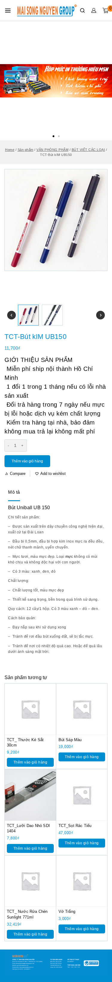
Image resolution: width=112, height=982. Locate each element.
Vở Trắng (67, 911)
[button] (53, 136)
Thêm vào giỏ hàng (27, 461)
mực (69, 556)
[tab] (14, 492)
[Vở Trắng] (82, 881)
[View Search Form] (82, 10)
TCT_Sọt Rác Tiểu (75, 825)
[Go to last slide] (11, 315)
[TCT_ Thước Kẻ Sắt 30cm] (30, 709)
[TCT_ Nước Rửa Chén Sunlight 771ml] (30, 881)
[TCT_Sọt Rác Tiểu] (82, 795)
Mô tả (14, 492)
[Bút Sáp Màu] (82, 709)
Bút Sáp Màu (70, 740)
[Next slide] (100, 315)
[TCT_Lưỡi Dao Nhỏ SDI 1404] (30, 795)
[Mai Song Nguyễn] (47, 10)
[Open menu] (7, 10)
